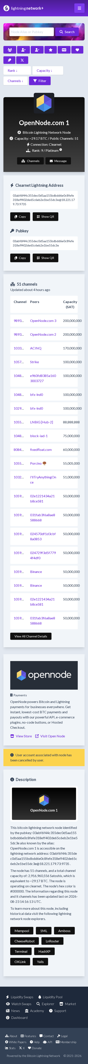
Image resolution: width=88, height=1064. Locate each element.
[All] (9, 50)
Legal (64, 1036)
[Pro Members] (64, 50)
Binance (36, 572)
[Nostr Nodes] (9, 60)
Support (60, 1011)
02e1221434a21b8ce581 (42, 498)
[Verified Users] (37, 50)
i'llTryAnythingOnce (43, 479)
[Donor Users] (77, 50)
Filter (42, 81)
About (13, 1036)
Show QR (47, 216)
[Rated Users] (50, 50)
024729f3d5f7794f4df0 (43, 555)
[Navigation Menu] (79, 8)
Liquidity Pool (52, 997)
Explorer (48, 1004)
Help (37, 1042)
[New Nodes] (23, 50)
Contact (48, 1036)
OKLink (20, 962)
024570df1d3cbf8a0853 (43, 536)
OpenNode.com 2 (43, 334)
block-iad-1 (39, 436)
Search (70, 32)
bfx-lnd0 (36, 394)
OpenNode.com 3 (43, 320)
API (50, 1042)
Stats (12, 1048)
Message (60, 161)
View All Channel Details (31, 636)
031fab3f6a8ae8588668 (42, 517)
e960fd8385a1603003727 (43, 378)
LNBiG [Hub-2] (41, 422)
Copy (22, 216)
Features (30, 1036)
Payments (20, 695)
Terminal (21, 951)
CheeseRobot (25, 941)
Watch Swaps (21, 1004)
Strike (34, 362)
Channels (33, 161)
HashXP (44, 951)
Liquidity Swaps (22, 997)
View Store (24, 736)
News (15, 1011)
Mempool (22, 931)
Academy (37, 1011)
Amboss (64, 931)
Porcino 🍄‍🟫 (38, 463)
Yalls (40, 962)
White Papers (17, 1042)
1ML (43, 931)
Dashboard (19, 1017)
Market (70, 1004)
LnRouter (52, 941)
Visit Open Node (52, 736)
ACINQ (35, 348)
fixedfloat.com (41, 449)
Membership (68, 1042)
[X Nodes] (22, 60)
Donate (37, 1048)
